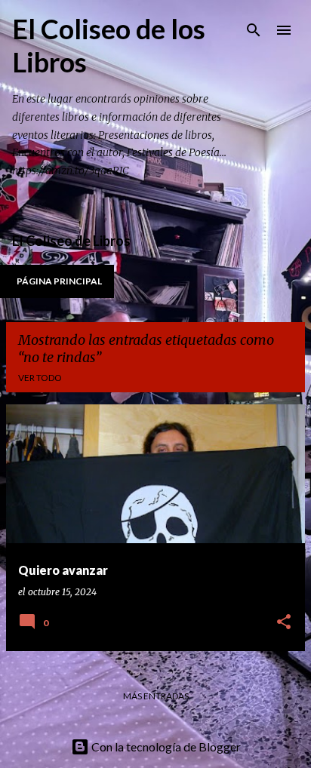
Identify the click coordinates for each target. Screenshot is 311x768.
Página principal (59, 281)
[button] (284, 623)
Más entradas (156, 696)
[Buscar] (254, 30)
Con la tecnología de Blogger (165, 746)
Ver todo (40, 377)
